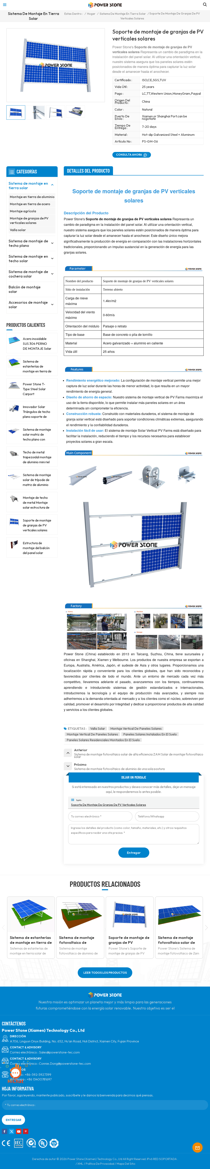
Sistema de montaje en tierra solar (123, 14)
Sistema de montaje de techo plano (28, 243)
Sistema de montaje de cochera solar (28, 274)
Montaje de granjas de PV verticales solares (29, 220)
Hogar (91, 14)
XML (80, 1164)
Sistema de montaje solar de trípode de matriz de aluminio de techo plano (37, 480)
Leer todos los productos (105, 973)
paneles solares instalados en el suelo (150, 734)
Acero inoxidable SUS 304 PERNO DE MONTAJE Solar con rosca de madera (37, 344)
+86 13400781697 (39, 1079)
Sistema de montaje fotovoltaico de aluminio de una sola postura (27, 940)
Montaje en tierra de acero (30, 204)
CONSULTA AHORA (129, 154)
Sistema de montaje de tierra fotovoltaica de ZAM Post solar (178, 940)
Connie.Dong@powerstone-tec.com (65, 1063)
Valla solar (18, 230)
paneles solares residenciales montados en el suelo (103, 740)
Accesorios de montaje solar (28, 304)
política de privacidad (100, 1164)
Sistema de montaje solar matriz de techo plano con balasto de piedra (37, 434)
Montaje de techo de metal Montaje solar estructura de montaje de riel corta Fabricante (36, 503)
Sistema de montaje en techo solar (28, 258)
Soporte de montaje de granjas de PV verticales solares (108, 805)
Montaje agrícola (23, 211)
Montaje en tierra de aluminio (32, 197)
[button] (206, 927)
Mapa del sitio (126, 1164)
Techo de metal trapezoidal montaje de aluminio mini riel (37, 457)
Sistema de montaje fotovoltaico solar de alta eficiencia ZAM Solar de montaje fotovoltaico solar (127, 940)
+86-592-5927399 (38, 1074)
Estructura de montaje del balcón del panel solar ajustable (36, 548)
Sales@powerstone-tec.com (59, 1052)
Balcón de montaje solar (25, 289)
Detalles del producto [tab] (88, 171)
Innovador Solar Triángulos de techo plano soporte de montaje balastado (36, 412)
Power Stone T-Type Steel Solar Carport (34, 389)
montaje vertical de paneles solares (136, 728)
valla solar (97, 728)
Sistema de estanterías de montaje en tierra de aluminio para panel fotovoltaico (37, 366)
